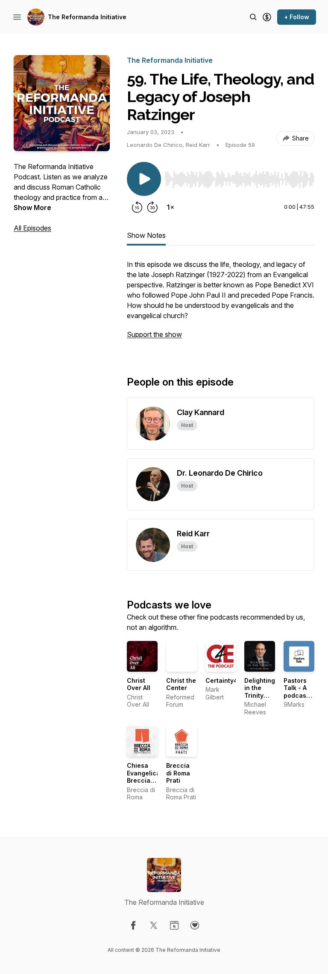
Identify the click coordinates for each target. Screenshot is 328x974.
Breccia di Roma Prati (178, 773)
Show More (32, 207)
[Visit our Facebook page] (133, 925)
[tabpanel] (220, 303)
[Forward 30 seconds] (152, 207)
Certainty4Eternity (233, 680)
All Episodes (32, 228)
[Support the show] (267, 17)
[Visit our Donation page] (194, 925)
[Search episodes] (253, 17)
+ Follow (296, 16)
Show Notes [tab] (146, 235)
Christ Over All (138, 684)
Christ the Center (181, 684)
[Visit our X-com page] (153, 925)
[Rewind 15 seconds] (137, 207)
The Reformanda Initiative (87, 16)
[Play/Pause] (144, 179)
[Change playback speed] (170, 207)
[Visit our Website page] (174, 925)
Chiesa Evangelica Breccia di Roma (143, 777)
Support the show (154, 334)
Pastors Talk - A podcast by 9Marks (296, 695)
